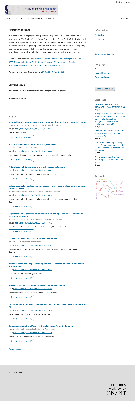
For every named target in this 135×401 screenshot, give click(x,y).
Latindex (64, 62)
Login (128, 2)
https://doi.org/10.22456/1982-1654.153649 (32, 151)
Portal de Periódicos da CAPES (46, 65)
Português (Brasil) (103, 77)
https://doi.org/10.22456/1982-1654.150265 (32, 128)
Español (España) (102, 73)
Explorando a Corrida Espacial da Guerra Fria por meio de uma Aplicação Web (109, 133)
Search (125, 18)
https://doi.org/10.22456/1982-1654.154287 (32, 245)
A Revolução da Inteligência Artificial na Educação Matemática (37, 167)
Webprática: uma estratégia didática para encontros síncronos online (110, 159)
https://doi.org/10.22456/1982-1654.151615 (32, 310)
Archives (19, 18)
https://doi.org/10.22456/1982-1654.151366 (32, 223)
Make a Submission (105, 89)
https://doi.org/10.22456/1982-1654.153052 (32, 170)
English (98, 69)
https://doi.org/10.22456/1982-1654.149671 (32, 269)
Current (8, 18)
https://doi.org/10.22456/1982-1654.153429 (32, 288)
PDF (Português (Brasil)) (22, 137)
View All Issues (15, 349)
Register (119, 2)
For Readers (99, 35)
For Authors (99, 39)
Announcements (35, 18)
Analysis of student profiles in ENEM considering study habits (37, 285)
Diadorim (18, 62)
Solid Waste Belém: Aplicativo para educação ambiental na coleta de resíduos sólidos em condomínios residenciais (110, 146)
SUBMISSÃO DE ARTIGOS (53, 72)
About (49, 18)
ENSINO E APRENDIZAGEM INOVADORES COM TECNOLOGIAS (110, 105)
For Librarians (100, 43)
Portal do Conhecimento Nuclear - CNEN (41, 62)
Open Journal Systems (104, 54)
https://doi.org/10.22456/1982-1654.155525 (32, 195)
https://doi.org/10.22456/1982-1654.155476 (32, 332)
